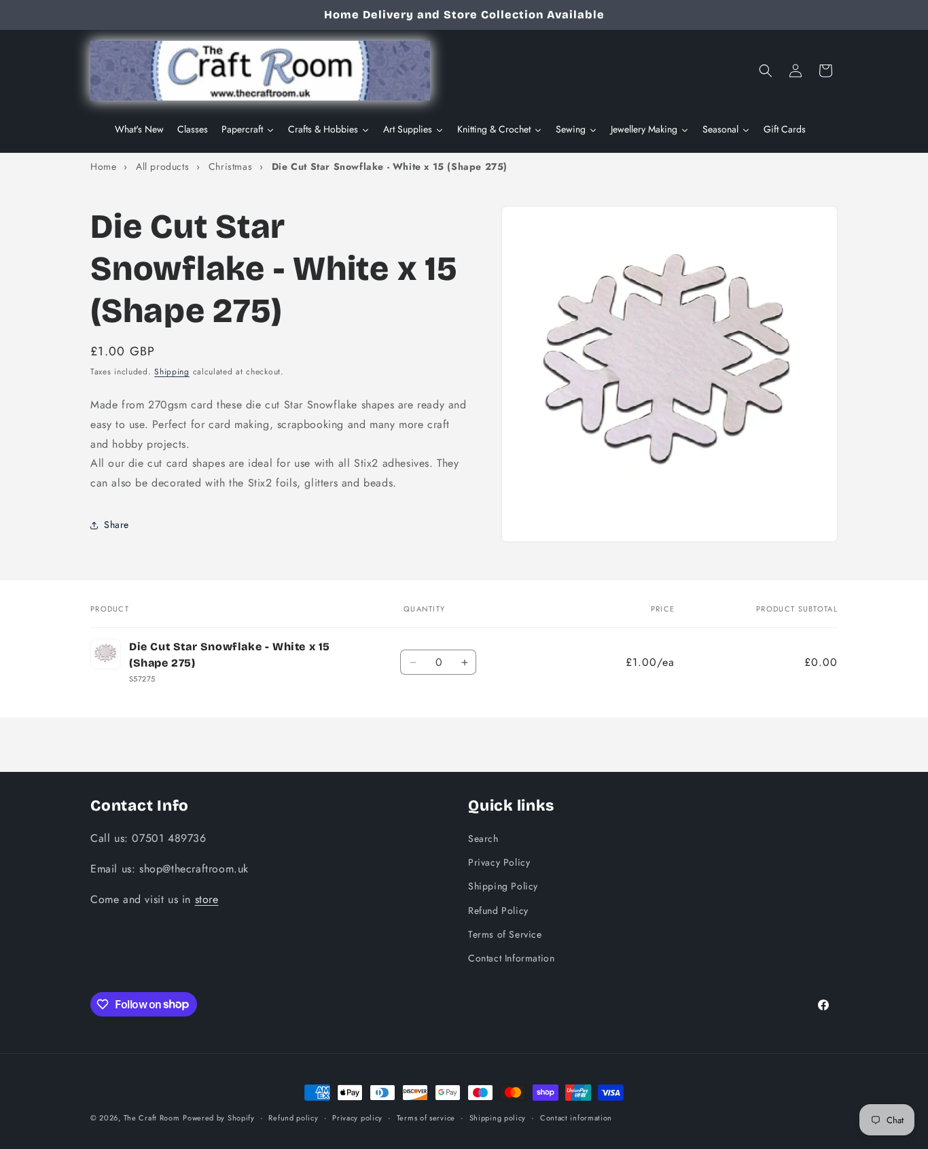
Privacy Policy (499, 862)
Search (483, 838)
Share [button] (116, 524)
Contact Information (511, 957)
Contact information (576, 1117)
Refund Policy (498, 910)
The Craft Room (152, 1117)
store (207, 898)
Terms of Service (505, 933)
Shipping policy (498, 1117)
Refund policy (293, 1117)
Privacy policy (357, 1117)
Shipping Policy (503, 886)
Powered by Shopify (219, 1117)
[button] (766, 71)
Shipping (172, 372)
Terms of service (426, 1117)
